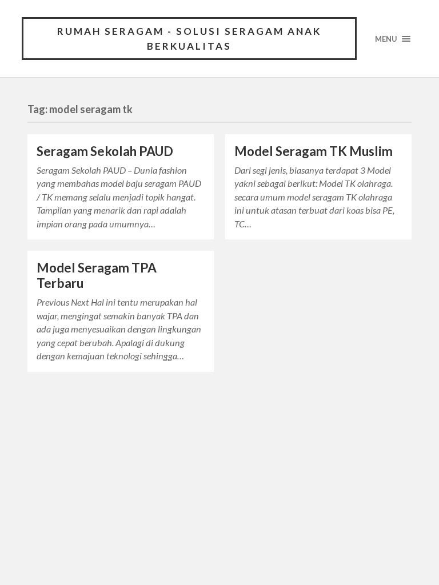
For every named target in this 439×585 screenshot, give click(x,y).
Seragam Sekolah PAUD (105, 151)
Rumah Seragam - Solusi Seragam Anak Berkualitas (189, 38)
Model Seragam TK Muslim (313, 151)
